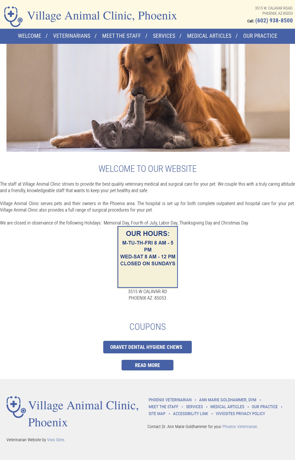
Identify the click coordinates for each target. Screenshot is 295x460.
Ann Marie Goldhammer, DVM (227, 400)
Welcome (29, 36)
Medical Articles (209, 36)
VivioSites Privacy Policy (240, 413)
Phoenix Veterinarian (170, 400)
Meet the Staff (121, 36)
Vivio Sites (55, 440)
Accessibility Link (190, 413)
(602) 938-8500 (274, 20)
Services (164, 36)
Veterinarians (71, 36)
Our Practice (260, 36)
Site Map (157, 413)
